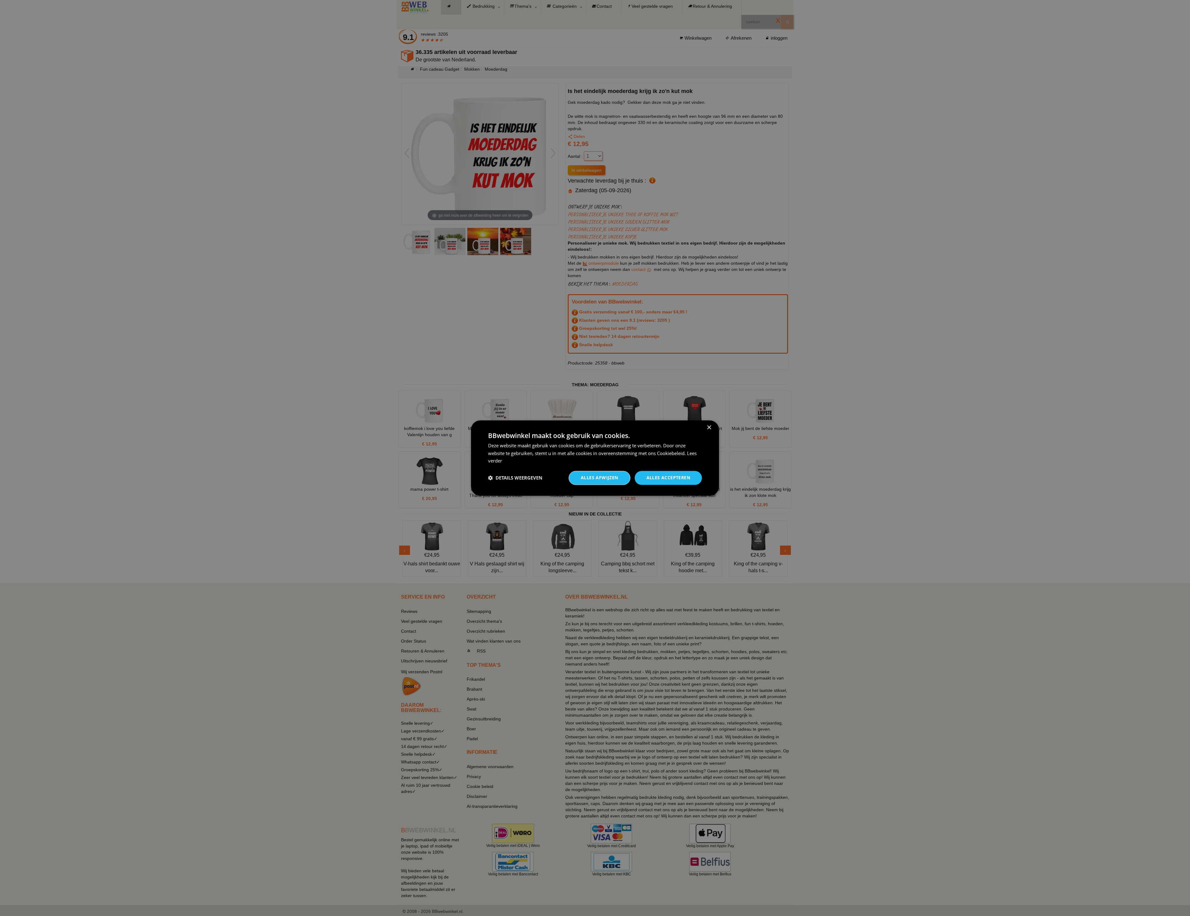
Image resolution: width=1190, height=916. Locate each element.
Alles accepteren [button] (668, 477)
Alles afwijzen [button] (599, 477)
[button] (515, 478)
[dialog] (595, 458)
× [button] (709, 427)
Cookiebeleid (671, 453)
